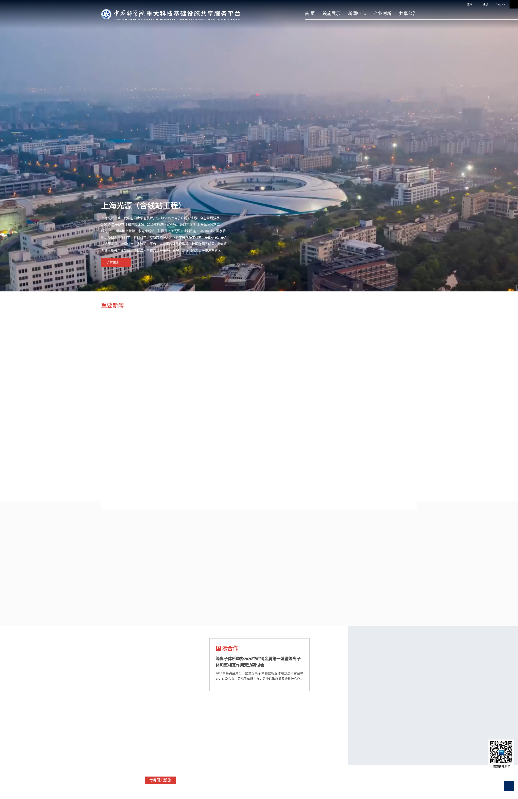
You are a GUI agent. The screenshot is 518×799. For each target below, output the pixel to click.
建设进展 (92, 425)
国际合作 (227, 648)
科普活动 (206, 710)
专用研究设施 (160, 780)
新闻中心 (357, 13)
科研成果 (267, 535)
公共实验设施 (197, 780)
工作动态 (98, 648)
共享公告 (408, 13)
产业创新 (382, 13)
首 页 (310, 13)
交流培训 (98, 710)
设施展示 (331, 13)
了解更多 (112, 262)
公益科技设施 (235, 780)
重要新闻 (112, 306)
